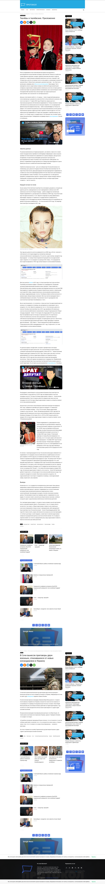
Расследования (27, 13)
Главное (21, 543)
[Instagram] (36, 625)
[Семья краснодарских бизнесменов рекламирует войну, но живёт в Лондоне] (55, 539)
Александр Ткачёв (26, 524)
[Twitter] (43, 625)
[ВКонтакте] (21, 22)
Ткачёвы (53, 524)
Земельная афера (47, 524)
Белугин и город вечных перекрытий (43, 575)
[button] (83, 9)
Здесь (76, 871)
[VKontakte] (46, 625)
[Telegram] (27, 22)
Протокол (21, 13)
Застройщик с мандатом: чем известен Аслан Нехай (47, 609)
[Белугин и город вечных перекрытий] (26, 578)
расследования (54, 116)
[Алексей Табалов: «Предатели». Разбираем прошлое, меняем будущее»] (75, 40)
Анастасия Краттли (40, 524)
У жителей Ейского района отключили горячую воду (47, 563)
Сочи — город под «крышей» (41, 597)
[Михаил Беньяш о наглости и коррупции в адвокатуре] (75, 97)
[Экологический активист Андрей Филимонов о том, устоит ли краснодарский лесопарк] (75, 79)
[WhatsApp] (34, 22)
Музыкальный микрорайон (41, 84)
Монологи (68, 16)
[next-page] (23, 555)
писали (31, 282)
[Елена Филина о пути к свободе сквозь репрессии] (75, 23)
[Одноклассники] (24, 22)
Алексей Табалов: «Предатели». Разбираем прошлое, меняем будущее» (73, 48)
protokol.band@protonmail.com (51, 877)
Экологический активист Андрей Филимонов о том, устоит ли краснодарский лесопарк (74, 87)
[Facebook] (33, 625)
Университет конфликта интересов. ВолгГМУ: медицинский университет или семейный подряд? (26, 549)
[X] (31, 22)
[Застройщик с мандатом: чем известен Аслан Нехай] (26, 612)
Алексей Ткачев (33, 524)
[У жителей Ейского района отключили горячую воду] (26, 567)
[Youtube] (49, 625)
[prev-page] (21, 555)
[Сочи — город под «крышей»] (41, 539)
